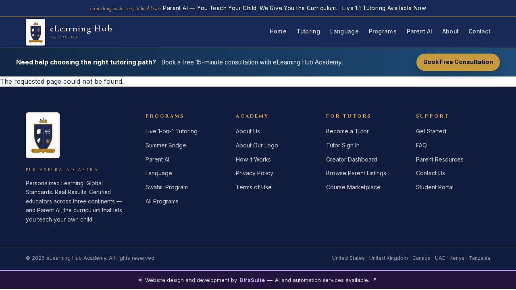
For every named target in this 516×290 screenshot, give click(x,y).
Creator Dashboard (351, 159)
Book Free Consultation (458, 61)
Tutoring (308, 31)
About (450, 31)
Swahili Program (167, 187)
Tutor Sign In (343, 145)
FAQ (421, 145)
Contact (479, 31)
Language (344, 31)
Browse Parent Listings (356, 173)
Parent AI (419, 31)
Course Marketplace (353, 187)
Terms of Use (254, 187)
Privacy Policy (254, 173)
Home (278, 31)
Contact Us (430, 173)
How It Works (253, 159)
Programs (383, 31)
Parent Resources (440, 159)
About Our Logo (257, 145)
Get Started (431, 131)
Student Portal (435, 187)
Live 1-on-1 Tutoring (172, 131)
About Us (248, 131)
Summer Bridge (166, 145)
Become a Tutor (347, 131)
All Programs (162, 201)
